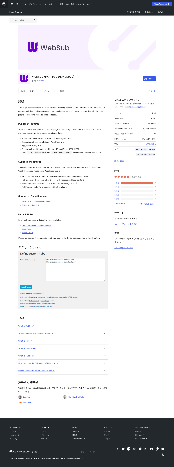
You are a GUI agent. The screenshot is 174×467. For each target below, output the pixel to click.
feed (137, 149)
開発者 (74, 435)
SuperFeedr (27, 229)
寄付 (106, 435)
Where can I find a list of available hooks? (36, 371)
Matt (138, 431)
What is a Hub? (25, 341)
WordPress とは (15, 427)
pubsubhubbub (141, 154)
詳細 (23, 91)
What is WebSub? (26, 326)
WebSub (45, 107)
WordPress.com (142, 427)
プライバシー (14, 439)
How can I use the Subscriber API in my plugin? (38, 363)
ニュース (12, 431)
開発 (62, 91)
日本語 (34, 452)
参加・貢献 (108, 427)
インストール (49, 91)
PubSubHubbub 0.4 (30, 205)
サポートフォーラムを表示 (125, 224)
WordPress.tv (78, 439)
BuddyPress (141, 439)
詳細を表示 (119, 161)
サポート (152, 91)
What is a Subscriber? (27, 356)
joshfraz (40, 80)
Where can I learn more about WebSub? (35, 333)
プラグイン (45, 435)
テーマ (43, 431)
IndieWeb (27, 403)
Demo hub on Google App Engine (36, 225)
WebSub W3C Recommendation (36, 202)
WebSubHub (27, 232)
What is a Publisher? (27, 348)
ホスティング (14, 435)
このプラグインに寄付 (123, 247)
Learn (74, 427)
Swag (107, 439)
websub (152, 154)
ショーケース (46, 427)
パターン (44, 439)
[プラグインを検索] (34, 20)
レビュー (34, 91)
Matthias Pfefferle (76, 397)
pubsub (152, 149)
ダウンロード (149, 79)
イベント (107, 431)
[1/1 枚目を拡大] (104, 254)
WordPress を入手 (161, 4)
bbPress (139, 435)
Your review (119, 204)
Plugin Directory (15, 12)
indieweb (144, 149)
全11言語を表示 (150, 144)
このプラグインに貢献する (135, 107)
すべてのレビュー (148, 204)
